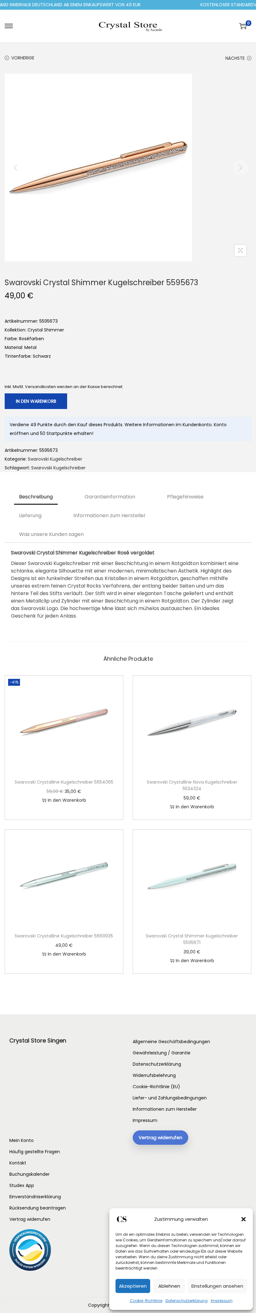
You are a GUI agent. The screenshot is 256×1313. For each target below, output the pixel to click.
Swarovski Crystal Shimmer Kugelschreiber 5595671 (192, 939)
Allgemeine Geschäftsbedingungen (171, 1041)
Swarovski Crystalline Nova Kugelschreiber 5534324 (192, 785)
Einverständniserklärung (35, 1197)
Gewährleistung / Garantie (161, 1053)
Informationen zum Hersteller (109, 515)
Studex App (21, 1185)
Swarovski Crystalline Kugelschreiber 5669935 (64, 936)
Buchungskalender (29, 1174)
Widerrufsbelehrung (154, 1075)
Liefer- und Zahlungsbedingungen (170, 1098)
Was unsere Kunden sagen (51, 534)
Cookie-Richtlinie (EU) (156, 1086)
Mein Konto (21, 1140)
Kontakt (17, 1163)
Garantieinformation (110, 496)
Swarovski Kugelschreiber (55, 459)
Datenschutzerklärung (186, 1300)
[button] (243, 1219)
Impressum (222, 1300)
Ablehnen (169, 1286)
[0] (243, 26)
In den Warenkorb (36, 401)
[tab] (36, 497)
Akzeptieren (133, 1286)
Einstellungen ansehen (217, 1286)
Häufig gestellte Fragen (34, 1152)
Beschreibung (36, 496)
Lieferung (30, 515)
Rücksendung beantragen (37, 1208)
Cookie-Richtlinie (146, 1300)
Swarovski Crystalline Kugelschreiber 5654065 (64, 782)
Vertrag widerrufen (29, 1219)
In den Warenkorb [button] (67, 800)
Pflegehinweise (185, 496)
